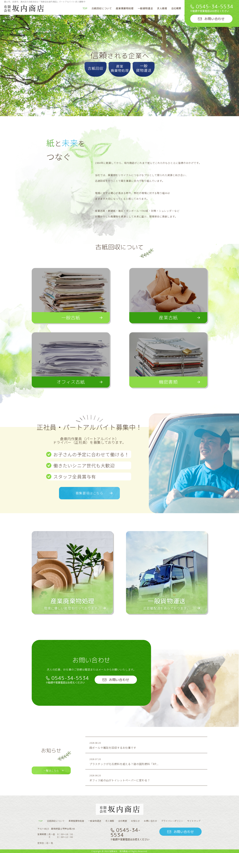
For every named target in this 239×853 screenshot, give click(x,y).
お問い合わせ (150, 820)
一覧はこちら (51, 770)
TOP (85, 8)
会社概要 (176, 8)
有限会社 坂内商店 (118, 851)
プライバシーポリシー (172, 820)
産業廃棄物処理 (124, 8)
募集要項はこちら (89, 493)
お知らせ (135, 820)
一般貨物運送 (145, 8)
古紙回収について (102, 8)
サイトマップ (193, 820)
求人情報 (162, 8)
